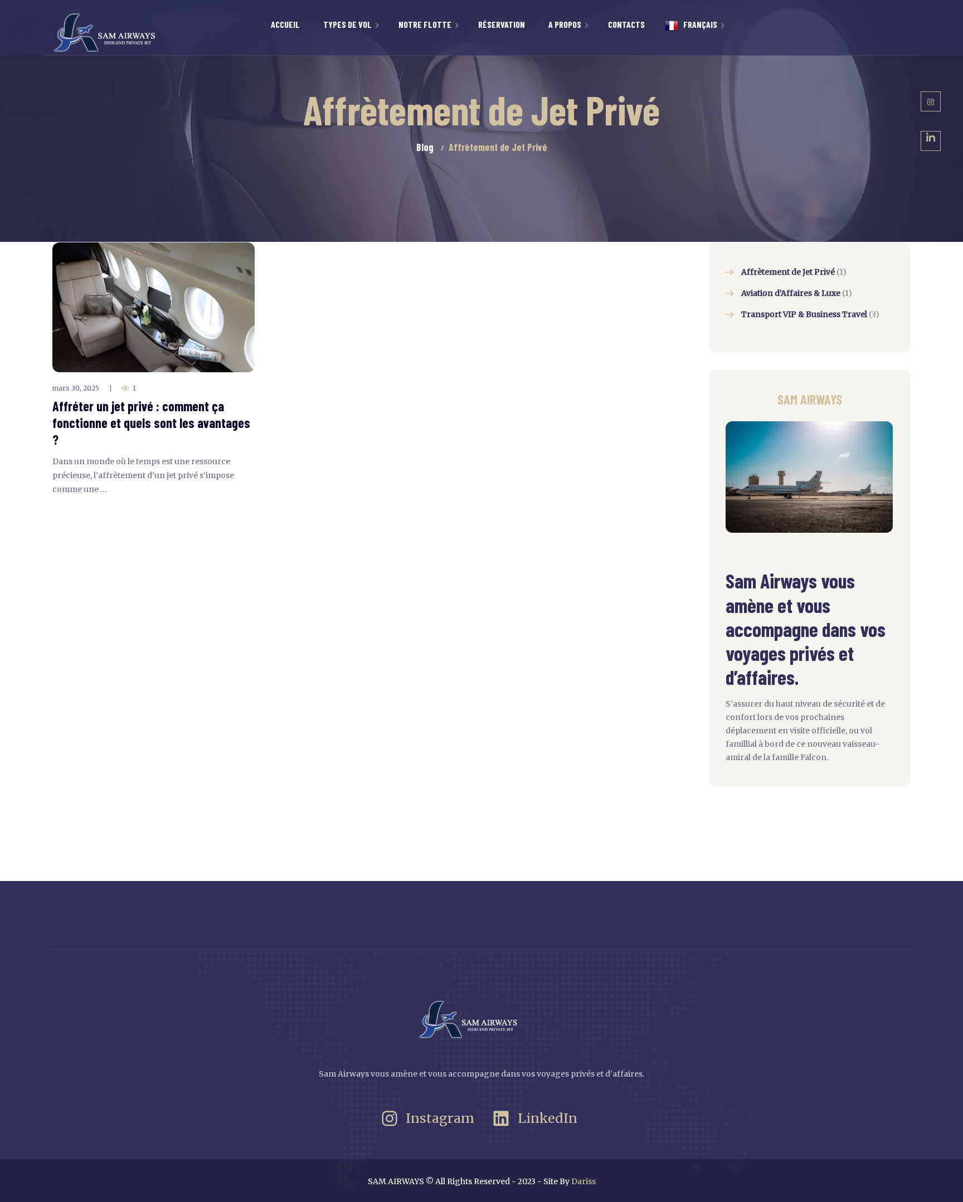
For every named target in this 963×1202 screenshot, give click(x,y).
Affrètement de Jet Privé (788, 272)
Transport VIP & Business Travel (804, 314)
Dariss (583, 1181)
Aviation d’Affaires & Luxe (790, 293)
